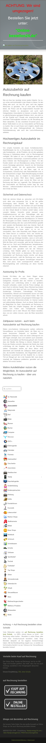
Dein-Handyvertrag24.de (11, 733)
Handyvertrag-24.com (34, 731)
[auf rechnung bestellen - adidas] (23, 45)
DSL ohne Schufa (24, 672)
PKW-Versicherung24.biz (29, 733)
